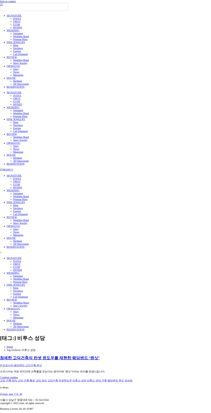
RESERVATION (16, 87)
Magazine (18, 75)
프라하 (129, 380)
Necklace (18, 48)
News (16, 72)
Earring (17, 51)
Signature (18, 33)
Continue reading (9, 377)
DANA (17, 18)
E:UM (16, 24)
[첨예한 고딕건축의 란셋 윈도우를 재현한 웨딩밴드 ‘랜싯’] (21, 365)
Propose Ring (20, 39)
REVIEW (12, 57)
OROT (17, 21)
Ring (15, 45)
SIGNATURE (14, 15)
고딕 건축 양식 (8, 380)
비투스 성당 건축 (97, 380)
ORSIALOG (13, 66)
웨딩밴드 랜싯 (115, 380)
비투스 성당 (79, 380)
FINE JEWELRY (16, 42)
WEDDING (13, 30)
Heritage (17, 81)
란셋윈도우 (65, 380)
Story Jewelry (20, 63)
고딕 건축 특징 (26, 380)
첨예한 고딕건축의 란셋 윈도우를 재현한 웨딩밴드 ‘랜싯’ (50, 358)
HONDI (17, 27)
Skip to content (8, 1)
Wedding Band (21, 36)
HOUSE (11, 78)
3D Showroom (21, 84)
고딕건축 (52, 380)
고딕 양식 (41, 380)
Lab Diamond (20, 54)
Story (16, 69)
